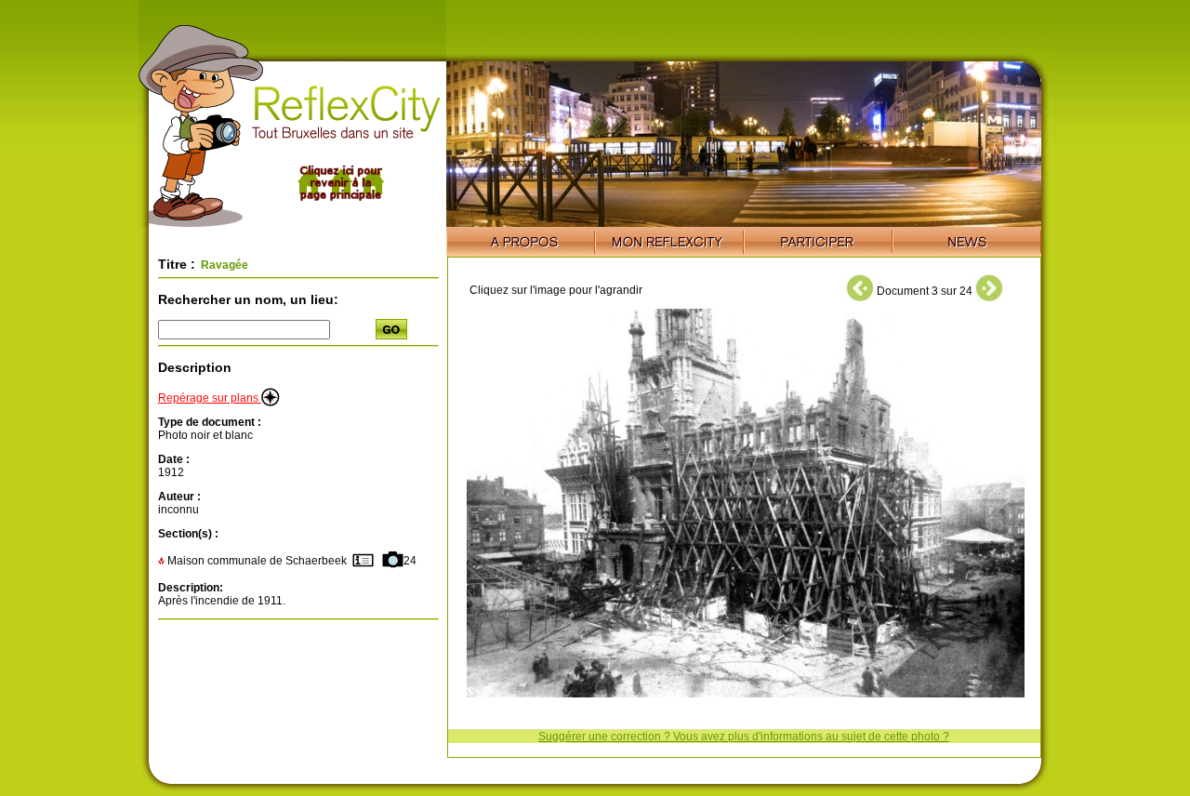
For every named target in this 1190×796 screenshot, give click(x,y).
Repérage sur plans (209, 398)
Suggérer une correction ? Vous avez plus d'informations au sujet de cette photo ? (743, 736)
